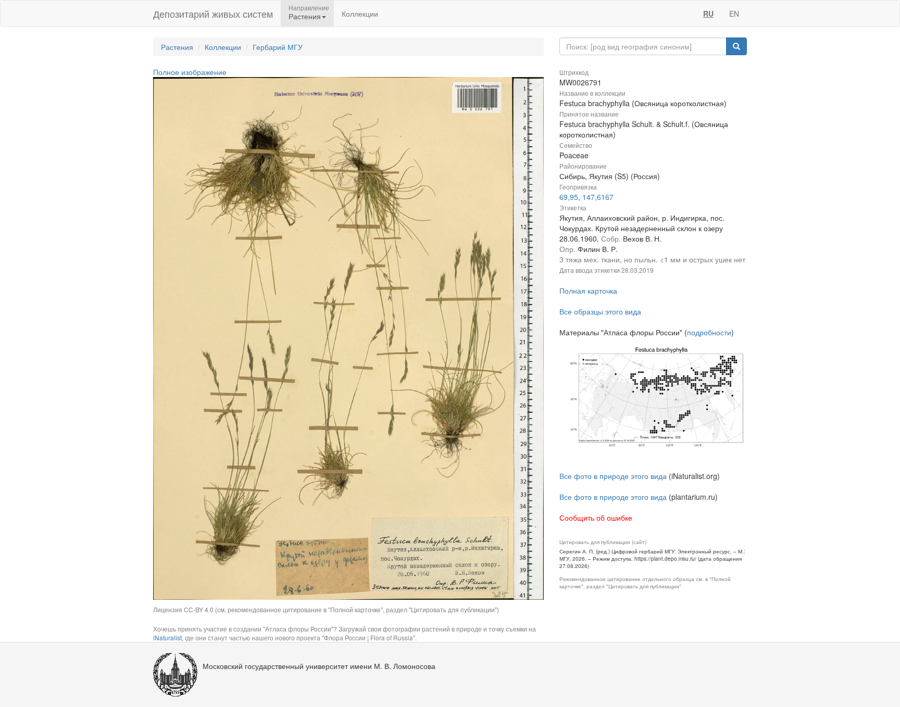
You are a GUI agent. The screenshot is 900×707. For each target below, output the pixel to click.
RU (708, 13)
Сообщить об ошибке (595, 517)
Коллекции (360, 13)
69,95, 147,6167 (586, 197)
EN (734, 13)
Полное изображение (190, 72)
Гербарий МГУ (278, 47)
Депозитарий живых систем (213, 13)
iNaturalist (167, 637)
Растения (177, 47)
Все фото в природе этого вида (613, 476)
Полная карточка (588, 290)
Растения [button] (305, 16)
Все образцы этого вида (600, 311)
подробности (709, 332)
